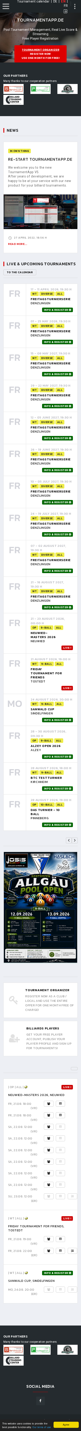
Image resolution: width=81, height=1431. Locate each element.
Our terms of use (41, 1427)
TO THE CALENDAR (20, 272)
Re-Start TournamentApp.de (40, 159)
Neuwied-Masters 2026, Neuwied (36, 1095)
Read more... (17, 244)
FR (66, 5)
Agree (66, 1424)
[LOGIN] (65, 12)
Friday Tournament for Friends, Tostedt (36, 1228)
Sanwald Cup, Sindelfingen (31, 1280)
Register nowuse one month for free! (40, 54)
